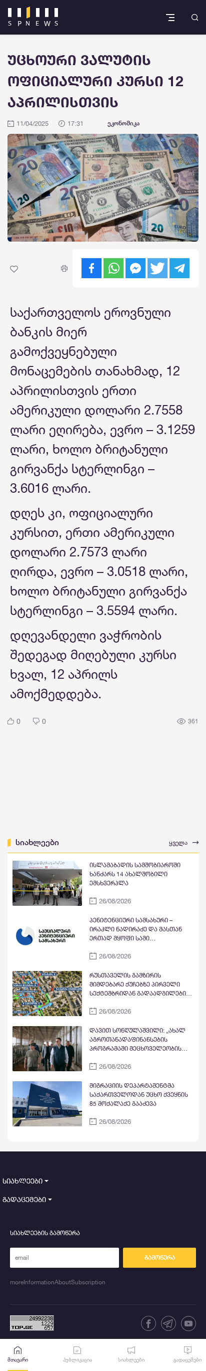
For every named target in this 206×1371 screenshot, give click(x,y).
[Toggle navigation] (171, 17)
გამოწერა (159, 1257)
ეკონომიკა (124, 123)
